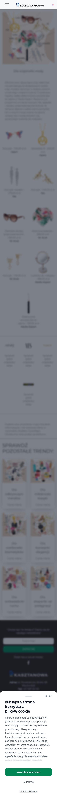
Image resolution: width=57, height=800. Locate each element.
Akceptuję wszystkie (28, 771)
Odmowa (28, 781)
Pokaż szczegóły (28, 790)
